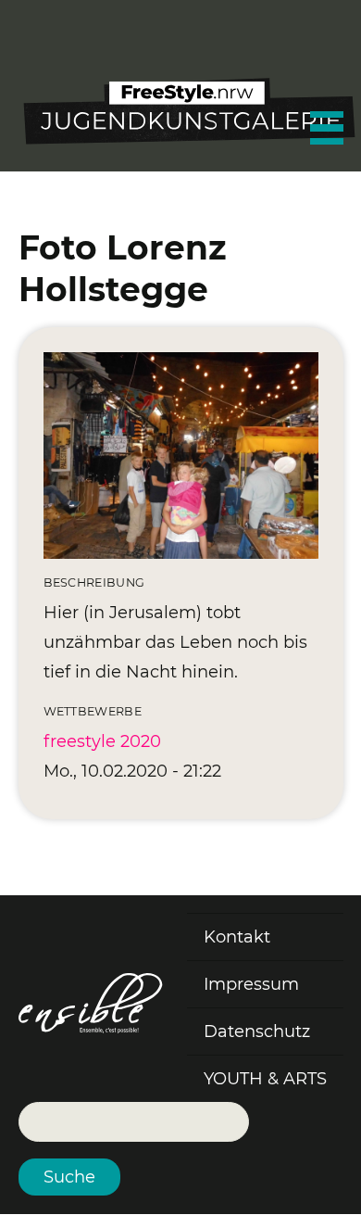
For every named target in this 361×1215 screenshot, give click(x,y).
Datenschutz (257, 1031)
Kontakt (237, 937)
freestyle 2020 (102, 741)
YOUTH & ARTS (265, 1079)
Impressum (251, 984)
